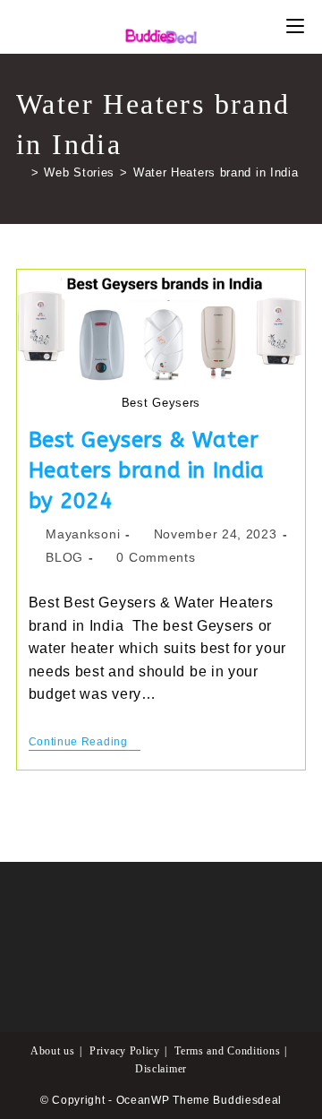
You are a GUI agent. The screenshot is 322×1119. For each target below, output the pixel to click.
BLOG (64, 557)
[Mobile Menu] (295, 26)
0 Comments (155, 557)
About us (52, 1051)
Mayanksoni (83, 534)
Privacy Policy (124, 1051)
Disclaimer (161, 1069)
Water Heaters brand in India (216, 172)
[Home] (21, 172)
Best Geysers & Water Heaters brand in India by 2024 (147, 469)
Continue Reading (85, 743)
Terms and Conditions (227, 1051)
